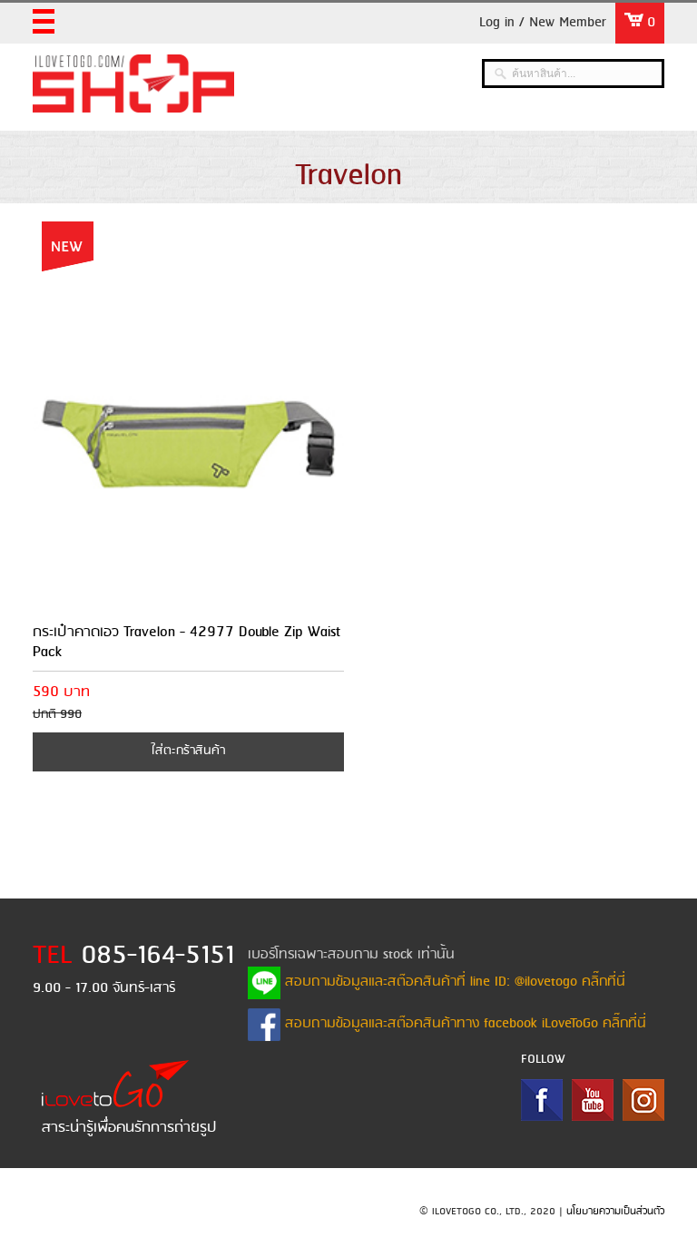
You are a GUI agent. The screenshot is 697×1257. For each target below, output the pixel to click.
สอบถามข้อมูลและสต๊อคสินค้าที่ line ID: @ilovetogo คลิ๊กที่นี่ (452, 982)
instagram (643, 1100)
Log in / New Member (542, 22)
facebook (542, 1100)
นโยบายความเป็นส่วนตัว (615, 1211)
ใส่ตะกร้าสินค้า (188, 751)
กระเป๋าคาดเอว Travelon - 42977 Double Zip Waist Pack (186, 642)
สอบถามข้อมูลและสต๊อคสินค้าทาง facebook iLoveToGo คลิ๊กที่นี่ (463, 1024)
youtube (593, 1100)
